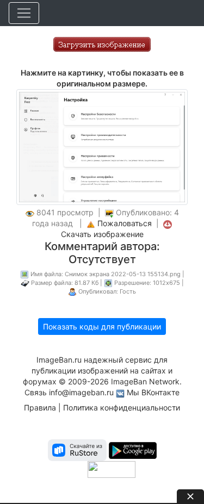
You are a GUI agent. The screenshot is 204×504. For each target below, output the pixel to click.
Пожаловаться (124, 223)
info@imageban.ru (81, 392)
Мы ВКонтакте (153, 392)
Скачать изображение (102, 234)
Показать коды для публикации (102, 326)
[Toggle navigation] (24, 13)
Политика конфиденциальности (121, 407)
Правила (40, 407)
